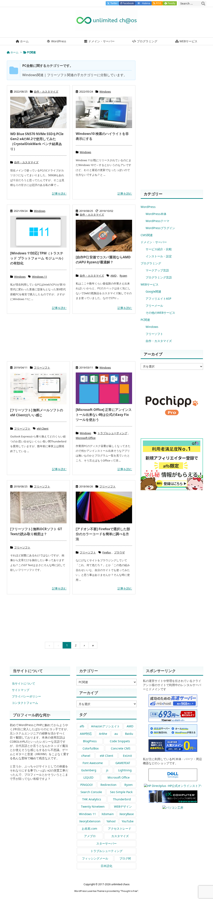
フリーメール (154, 306)
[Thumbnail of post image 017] (38, 231)
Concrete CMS (120, 748)
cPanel (85, 756)
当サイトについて (23, 683)
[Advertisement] (71, 339)
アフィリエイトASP (158, 298)
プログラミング (151, 263)
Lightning (125, 770)
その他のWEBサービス (160, 313)
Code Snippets (120, 741)
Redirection (108, 785)
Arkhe (103, 734)
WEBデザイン (123, 806)
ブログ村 (125, 858)
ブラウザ (119, 552)
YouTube (128, 821)
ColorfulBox (91, 748)
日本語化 (106, 866)
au (116, 734)
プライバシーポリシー (26, 696)
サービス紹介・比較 (159, 249)
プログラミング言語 (159, 277)
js (107, 770)
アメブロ (90, 836)
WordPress (148, 207)
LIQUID (88, 777)
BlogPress (90, 741)
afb (82, 726)
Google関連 (153, 291)
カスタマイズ (120, 836)
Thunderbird (122, 799)
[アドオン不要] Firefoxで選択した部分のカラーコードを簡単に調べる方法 (103, 534)
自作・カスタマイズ (46, 91)
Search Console (91, 792)
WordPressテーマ (157, 221)
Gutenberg (88, 770)
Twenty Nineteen (93, 806)
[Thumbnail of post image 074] (38, 507)
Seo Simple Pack (121, 792)
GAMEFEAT (122, 763)
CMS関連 (147, 235)
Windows (105, 91)
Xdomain (108, 814)
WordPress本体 (156, 214)
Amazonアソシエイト (105, 726)
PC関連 (145, 320)
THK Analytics (91, 799)
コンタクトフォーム (25, 703)
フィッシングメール (95, 858)
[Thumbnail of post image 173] (104, 507)
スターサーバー (106, 843)
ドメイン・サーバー (154, 242)
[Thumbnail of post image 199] (104, 235)
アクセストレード (119, 828)
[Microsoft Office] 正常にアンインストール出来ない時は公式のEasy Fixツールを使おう (104, 414)
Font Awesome (93, 763)
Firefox (106, 552)
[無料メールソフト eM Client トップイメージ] (38, 389)
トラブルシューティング (112, 433)
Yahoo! (111, 821)
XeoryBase (126, 814)
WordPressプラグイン (160, 228)
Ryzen (123, 275)
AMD (113, 275)
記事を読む (59, 193)
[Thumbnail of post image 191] (38, 112)
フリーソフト (42, 367)
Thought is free (129, 890)
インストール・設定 (159, 256)
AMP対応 (86, 734)
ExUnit (127, 756)
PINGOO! (86, 785)
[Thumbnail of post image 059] (104, 112)
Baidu (129, 734)
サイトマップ (20, 690)
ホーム (14, 52)
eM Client (42, 428)
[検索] (203, 3)
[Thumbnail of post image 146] (104, 388)
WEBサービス (150, 284)
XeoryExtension (89, 821)
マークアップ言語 (157, 270)
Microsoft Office (85, 438)
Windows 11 (39, 276)
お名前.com (89, 828)
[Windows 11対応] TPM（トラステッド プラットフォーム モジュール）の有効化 (37, 258)
